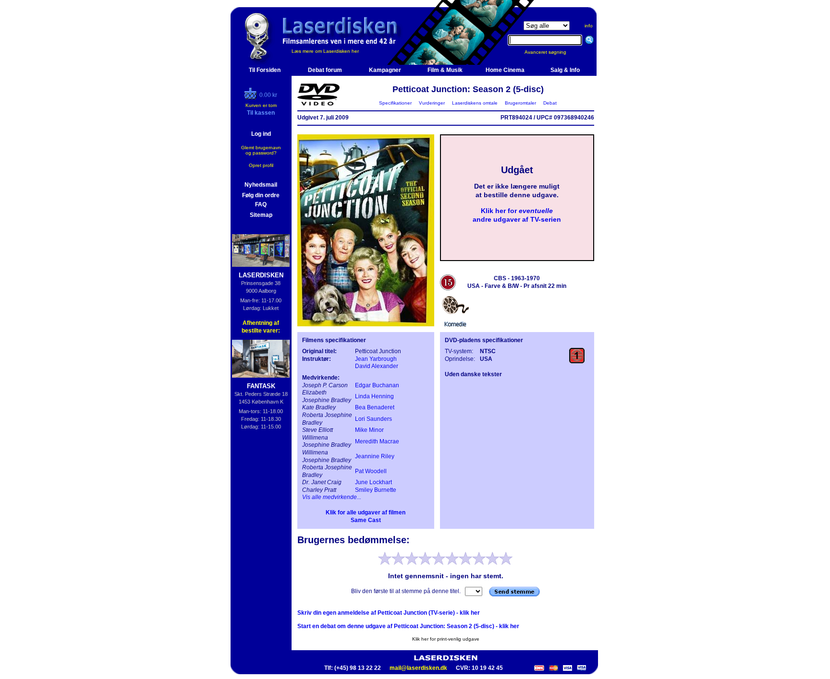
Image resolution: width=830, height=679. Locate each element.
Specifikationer (395, 103)
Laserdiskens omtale (474, 103)
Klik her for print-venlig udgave (445, 639)
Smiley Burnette (375, 490)
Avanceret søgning (551, 52)
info (589, 25)
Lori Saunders (373, 419)
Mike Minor (369, 430)
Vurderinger (432, 103)
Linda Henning (374, 396)
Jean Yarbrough (376, 359)
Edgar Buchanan (377, 385)
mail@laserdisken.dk (418, 668)
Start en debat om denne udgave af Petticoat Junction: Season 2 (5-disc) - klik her (408, 626)
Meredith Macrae (377, 441)
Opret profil (261, 165)
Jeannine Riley (374, 456)
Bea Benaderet (374, 407)
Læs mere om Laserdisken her (325, 51)
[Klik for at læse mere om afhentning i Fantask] (261, 359)
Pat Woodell (371, 471)
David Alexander (376, 366)
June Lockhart (373, 482)
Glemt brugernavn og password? (261, 150)
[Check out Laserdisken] (251, 97)
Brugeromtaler (520, 103)
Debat (550, 103)
